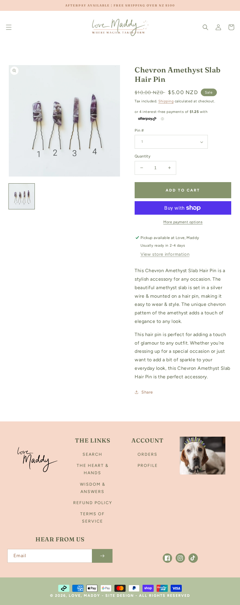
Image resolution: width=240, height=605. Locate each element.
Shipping (166, 101)
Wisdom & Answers (92, 488)
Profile (148, 465)
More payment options (183, 222)
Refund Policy (92, 502)
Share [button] (147, 392)
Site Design (119, 595)
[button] (8, 27)
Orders (147, 454)
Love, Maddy (84, 595)
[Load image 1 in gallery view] (22, 196)
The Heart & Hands (93, 469)
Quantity (142, 156)
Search (92, 454)
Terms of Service (92, 517)
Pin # (139, 130)
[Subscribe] (102, 556)
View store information (164, 254)
